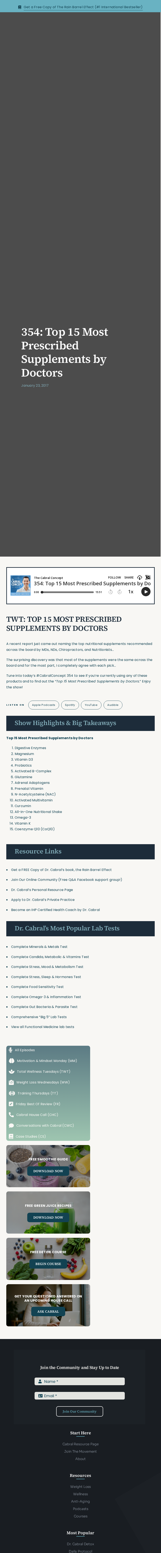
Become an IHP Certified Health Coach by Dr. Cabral (55, 909)
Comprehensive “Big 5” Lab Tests (39, 1017)
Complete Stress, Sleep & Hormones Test (46, 976)
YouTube (91, 705)
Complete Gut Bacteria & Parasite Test (44, 1006)
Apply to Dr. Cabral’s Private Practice (43, 899)
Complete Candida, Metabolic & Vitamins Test (50, 956)
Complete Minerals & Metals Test (39, 946)
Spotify (70, 705)
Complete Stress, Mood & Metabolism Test (47, 966)
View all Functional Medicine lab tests (42, 1026)
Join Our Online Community (34, 879)
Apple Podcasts (43, 705)
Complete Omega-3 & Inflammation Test (46, 997)
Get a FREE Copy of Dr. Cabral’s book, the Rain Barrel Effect (61, 869)
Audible (113, 705)
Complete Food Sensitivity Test (37, 986)
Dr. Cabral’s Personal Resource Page (42, 889)
